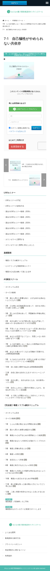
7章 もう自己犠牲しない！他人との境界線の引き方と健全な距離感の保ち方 (25, 54)
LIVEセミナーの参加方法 (14, 206)
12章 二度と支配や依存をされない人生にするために (25, 493)
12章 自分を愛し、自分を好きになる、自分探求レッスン (25, 381)
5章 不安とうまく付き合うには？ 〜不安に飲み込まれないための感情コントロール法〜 (25, 330)
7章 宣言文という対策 (16, 460)
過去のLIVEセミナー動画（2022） (18, 234)
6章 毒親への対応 (14, 454)
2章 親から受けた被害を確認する (20, 430)
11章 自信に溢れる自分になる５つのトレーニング (25, 374)
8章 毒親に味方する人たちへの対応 (21, 465)
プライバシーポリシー (13, 544)
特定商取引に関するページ (15, 550)
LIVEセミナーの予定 (13, 200)
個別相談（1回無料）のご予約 (17, 500)
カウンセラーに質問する (14, 239)
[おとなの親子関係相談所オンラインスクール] (25, 13)
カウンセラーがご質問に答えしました (19, 245)
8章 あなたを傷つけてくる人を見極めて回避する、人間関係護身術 (25, 353)
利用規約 (8, 556)
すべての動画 (10, 293)
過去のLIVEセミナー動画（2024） (18, 223)
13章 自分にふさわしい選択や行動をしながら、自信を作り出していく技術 (25, 389)
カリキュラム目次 (12, 287)
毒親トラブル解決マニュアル (16, 260)
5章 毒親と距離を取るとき (17, 448)
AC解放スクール (30, 55)
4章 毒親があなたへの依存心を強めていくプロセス (25, 442)
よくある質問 (10, 532)
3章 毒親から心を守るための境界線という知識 (25, 435)
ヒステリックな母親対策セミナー (18, 266)
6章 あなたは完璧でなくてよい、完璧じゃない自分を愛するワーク (25, 337)
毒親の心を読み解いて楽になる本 (18, 272)
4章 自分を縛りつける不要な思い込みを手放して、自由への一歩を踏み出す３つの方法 (25, 322)
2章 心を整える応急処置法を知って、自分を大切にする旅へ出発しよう (25, 307)
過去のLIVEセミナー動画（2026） (18, 211)
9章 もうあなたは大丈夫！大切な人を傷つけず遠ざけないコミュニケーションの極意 (25, 360)
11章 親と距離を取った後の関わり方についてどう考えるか (25, 485)
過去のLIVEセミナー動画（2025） (18, 217)
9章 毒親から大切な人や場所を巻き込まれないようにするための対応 (25, 472)
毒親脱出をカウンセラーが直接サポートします (23, 508)
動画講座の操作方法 (12, 538)
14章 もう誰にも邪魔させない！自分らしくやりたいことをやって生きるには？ (25, 397)
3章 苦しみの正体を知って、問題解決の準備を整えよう (25, 314)
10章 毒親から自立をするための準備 (21, 479)
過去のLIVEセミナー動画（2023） (18, 228)
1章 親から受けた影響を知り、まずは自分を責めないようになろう (25, 299)
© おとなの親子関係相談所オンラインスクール (18, 568)
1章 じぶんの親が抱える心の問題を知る (23, 424)
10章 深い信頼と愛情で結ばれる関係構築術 (24, 367)
